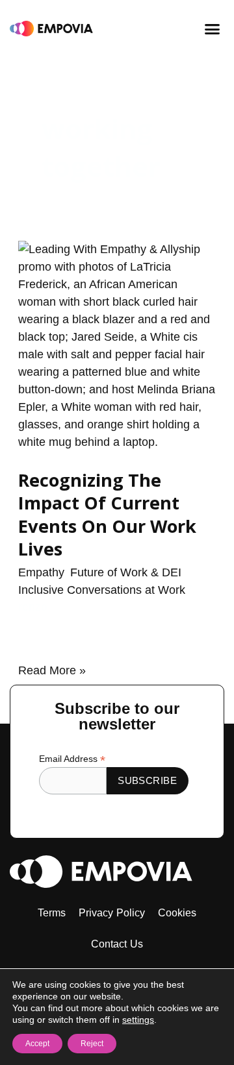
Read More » (52, 669)
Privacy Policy (112, 912)
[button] (212, 28)
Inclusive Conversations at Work (101, 589)
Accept (37, 1043)
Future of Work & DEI (125, 572)
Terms (52, 912)
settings (138, 1019)
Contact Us (117, 943)
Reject (92, 1043)
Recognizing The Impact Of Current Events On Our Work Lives (107, 514)
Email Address (72, 759)
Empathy (41, 572)
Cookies (177, 912)
